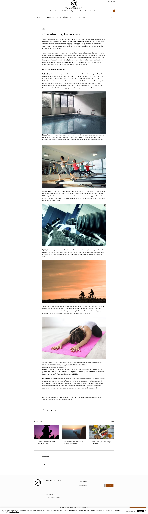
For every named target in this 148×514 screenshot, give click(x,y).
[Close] (146, 511)
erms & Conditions (65, 507)
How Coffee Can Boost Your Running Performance (73, 442)
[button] (114, 10)
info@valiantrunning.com (53, 497)
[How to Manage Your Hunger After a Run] (101, 432)
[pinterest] (112, 1)
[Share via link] (56, 410)
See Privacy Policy (14, 512)
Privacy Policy (76, 507)
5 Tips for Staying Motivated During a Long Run (45, 442)
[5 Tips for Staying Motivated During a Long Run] (46, 432)
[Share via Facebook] (43, 410)
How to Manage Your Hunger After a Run (101, 442)
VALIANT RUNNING (54, 480)
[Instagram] (109, 1)
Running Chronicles (64, 17)
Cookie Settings (130, 511)
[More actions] (105, 29)
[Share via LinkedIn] (51, 410)
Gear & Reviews (48, 17)
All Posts (37, 17)
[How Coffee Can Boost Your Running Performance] (74, 432)
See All (112, 421)
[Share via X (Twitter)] (47, 410)
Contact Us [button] (85, 507)
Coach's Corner (79, 17)
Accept (140, 511)
